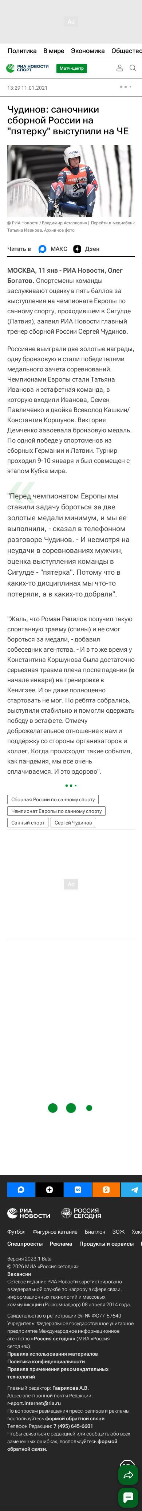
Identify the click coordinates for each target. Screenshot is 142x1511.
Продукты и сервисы (106, 1244)
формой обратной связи (74, 1418)
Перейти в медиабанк (113, 222)
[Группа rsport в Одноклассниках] (106, 1189)
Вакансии (19, 1274)
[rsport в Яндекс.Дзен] (49, 1189)
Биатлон (95, 1232)
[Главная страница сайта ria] (8, 68)
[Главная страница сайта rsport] (43, 68)
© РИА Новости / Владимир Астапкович (47, 222)
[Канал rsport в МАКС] (21, 1189)
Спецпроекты (25, 1244)
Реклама (61, 1244)
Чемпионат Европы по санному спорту (56, 811)
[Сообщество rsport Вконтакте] (78, 1189)
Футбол (16, 1232)
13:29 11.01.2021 (27, 88)
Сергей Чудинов (73, 823)
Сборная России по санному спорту (53, 799)
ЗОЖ (119, 1232)
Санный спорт (27, 823)
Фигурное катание (55, 1232)
